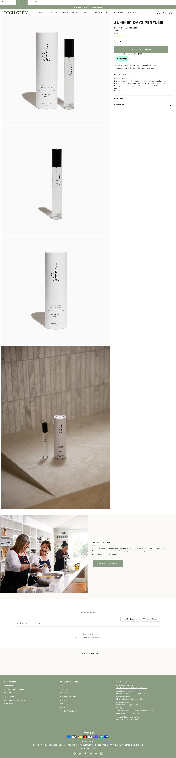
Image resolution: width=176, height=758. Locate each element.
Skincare (22, 2)
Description (120, 74)
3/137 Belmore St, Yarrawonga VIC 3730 (131, 688)
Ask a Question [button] (131, 619)
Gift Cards (64, 689)
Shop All (7, 693)
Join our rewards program (14, 689)
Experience (64, 693)
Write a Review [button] (151, 619)
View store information (146, 68)
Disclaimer (119, 105)
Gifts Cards (8, 704)
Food (4, 2)
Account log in (9, 685)
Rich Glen (86, 741)
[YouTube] (96, 753)
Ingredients (120, 98)
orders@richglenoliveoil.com (127, 719)
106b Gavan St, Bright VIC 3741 (127, 705)
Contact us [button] (121, 682)
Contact (63, 707)
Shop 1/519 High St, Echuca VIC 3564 (130, 699)
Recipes (63, 700)
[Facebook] (80, 753)
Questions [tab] (36, 623)
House (12, 2)
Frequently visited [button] (69, 682)
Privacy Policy (116, 745)
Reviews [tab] (20, 623)
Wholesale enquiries (12, 696)
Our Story (64, 704)
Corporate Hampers (68, 696)
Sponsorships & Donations (14, 700)
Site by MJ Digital (88, 748)
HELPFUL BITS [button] (10, 682)
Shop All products (108, 563)
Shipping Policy (40, 745)
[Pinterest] (91, 753)
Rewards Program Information (63, 745)
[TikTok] (85, 753)
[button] (40, 12)
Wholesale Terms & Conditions (94, 745)
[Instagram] (74, 753)
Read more (118, 90)
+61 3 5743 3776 (133, 714)
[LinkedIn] (101, 753)
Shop (62, 685)
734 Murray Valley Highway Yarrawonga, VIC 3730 (135, 710)
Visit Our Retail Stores (68, 711)
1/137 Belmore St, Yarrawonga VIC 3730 (131, 693)
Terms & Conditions (134, 745)
